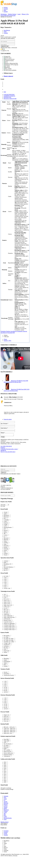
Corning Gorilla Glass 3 (9, 628)
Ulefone (6, 553)
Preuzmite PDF (11, 332)
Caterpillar (6, 519)
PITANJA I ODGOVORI (10, 98)
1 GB (5, 681)
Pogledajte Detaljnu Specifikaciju (9, 331)
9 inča (5, 586)
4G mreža (6, 745)
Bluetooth (6, 747)
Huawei (6, 530)
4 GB (5, 684)
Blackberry (6, 515)
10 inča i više (7, 588)
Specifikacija (7, 30)
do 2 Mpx (6, 637)
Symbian (6, 568)
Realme (5, 547)
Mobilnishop (4, 14)
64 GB (5, 690)
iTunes (5, 339)
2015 (5, 772)
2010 (5, 780)
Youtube (6, 835)
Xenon (5, 652)
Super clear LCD (8, 605)
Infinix (5, 532)
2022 (5, 762)
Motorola (6, 539)
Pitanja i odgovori (8, 76)
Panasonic (6, 545)
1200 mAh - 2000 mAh (9, 728)
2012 (5, 777)
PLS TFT (6, 596)
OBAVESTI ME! (4, 46)
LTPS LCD (6, 606)
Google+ (6, 832)
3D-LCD (6, 611)
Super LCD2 (7, 602)
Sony (5, 551)
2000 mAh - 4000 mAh (9, 730)
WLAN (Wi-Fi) (7, 744)
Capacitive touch (8, 622)
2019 (5, 766)
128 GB (6, 692)
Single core (6, 715)
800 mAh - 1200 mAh (9, 727)
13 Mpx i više (7, 643)
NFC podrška (7, 750)
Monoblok (6, 658)
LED (5, 649)
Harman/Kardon (8, 527)
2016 (5, 771)
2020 (5, 765)
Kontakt (6, 11)
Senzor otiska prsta (8, 753)
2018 (5, 768)
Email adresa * (4, 428)
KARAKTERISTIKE (9, 94)
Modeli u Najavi (5, 822)
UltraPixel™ (7, 644)
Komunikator (7, 661)
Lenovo (5, 535)
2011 (5, 779)
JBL (5, 533)
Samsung (6, 548)
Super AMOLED (8, 615)
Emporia (6, 523)
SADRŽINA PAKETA (9, 96)
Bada (5, 562)
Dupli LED (6, 650)
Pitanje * (3, 432)
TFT (5, 594)
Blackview (6, 516)
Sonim (5, 550)
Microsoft (6, 538)
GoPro (5, 526)
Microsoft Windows (8, 567)
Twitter (5, 833)
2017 (5, 769)
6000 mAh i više (8, 733)
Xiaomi (5, 554)
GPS (5, 742)
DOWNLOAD (7, 97)
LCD (5, 597)
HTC (5, 529)
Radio (5, 748)
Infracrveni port (7, 751)
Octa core (6, 721)
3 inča (5, 577)
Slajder (5, 660)
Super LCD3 (7, 603)
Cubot (5, 521)
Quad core (6, 718)
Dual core (6, 716)
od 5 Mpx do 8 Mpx (9, 640)
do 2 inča (6, 576)
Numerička (6, 673)
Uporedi (6, 9)
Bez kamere (6, 635)
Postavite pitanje (8, 419)
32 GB (5, 689)
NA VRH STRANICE (6, 446)
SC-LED (6, 612)
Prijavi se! (3, 472)
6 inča (5, 582)
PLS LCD (6, 599)
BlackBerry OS (7, 564)
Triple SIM (6, 741)
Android (6, 561)
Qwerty (5, 672)
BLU (5, 518)
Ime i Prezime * (4, 423)
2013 (5, 776)
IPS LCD (6, 609)
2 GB (5, 683)
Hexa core (6, 719)
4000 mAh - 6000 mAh (9, 731)
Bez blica (6, 647)
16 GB (5, 687)
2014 (5, 774)
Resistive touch (7, 620)
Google (5, 524)
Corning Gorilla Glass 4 (9, 629)
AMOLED (6, 614)
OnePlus (6, 542)
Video (5, 31)
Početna (6, 7)
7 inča (5, 583)
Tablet (5, 663)
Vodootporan (7, 756)
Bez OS (6, 570)
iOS (5, 565)
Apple (18, 14)
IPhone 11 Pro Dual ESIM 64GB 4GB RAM (15, 15)
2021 (5, 763)
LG (4, 536)
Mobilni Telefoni (12, 14)
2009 (5, 782)
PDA (5, 664)
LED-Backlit (7, 619)
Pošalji (2, 436)
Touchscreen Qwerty (9, 675)
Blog (5, 10)
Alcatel (5, 512)
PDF (5, 92)
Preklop (5, 666)
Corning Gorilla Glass (9, 625)
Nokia (5, 541)
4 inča (5, 579)
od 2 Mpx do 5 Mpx (9, 638)
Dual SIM (6, 739)
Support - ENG (7, 340)
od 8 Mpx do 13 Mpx (9, 641)
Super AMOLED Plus (9, 617)
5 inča (5, 580)
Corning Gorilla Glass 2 (9, 626)
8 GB (5, 686)
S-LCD (5, 608)
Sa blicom (6, 646)
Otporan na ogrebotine (9, 623)
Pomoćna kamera (8, 754)
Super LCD (6, 600)
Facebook (6, 830)
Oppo (5, 544)
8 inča (5, 585)
